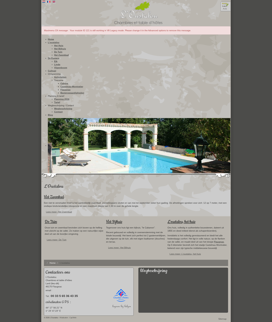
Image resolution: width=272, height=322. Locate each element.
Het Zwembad (54, 197)
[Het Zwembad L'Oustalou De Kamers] (136, 145)
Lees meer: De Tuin (56, 239)
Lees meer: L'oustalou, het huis (185, 254)
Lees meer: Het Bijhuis (119, 247)
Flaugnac (219, 242)
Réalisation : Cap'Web (68, 318)
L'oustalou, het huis (181, 221)
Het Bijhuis (114, 221)
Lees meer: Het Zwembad (59, 212)
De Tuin (51, 221)
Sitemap (222, 319)
